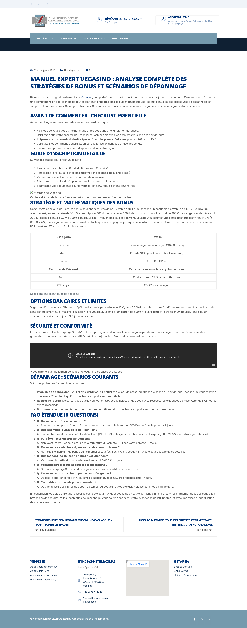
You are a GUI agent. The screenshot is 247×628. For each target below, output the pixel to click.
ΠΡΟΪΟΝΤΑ (43, 38)
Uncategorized (72, 70)
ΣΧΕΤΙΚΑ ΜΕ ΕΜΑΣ (94, 38)
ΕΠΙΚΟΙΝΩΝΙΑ (120, 38)
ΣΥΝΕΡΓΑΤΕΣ (68, 38)
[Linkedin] (39, 4)
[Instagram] (47, 4)
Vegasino (86, 97)
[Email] (208, 620)
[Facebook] (31, 4)
